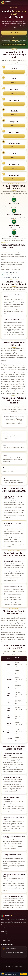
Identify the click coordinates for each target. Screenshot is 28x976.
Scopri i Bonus (14, 37)
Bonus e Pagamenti (6, 938)
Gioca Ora (14, 72)
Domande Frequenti (6, 940)
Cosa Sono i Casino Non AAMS (9, 936)
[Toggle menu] (25, 2)
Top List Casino (6, 933)
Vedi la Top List (14, 32)
